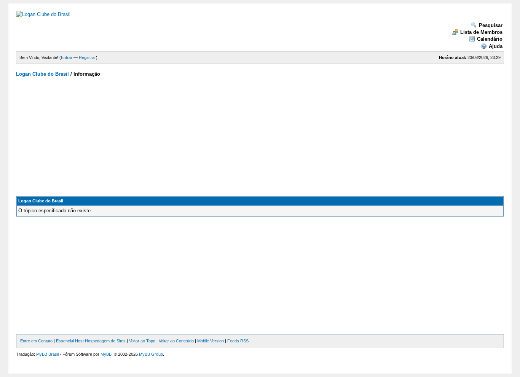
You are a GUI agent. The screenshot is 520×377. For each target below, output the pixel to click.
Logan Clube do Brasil (42, 74)
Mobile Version (210, 341)
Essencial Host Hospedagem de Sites (91, 341)
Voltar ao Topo (142, 341)
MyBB (106, 354)
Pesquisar (490, 25)
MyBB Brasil (47, 354)
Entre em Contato (36, 341)
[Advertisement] (260, 135)
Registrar (87, 57)
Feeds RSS (238, 341)
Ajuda (495, 46)
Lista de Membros (481, 32)
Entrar (66, 57)
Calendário (489, 39)
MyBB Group (151, 354)
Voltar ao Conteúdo (176, 341)
